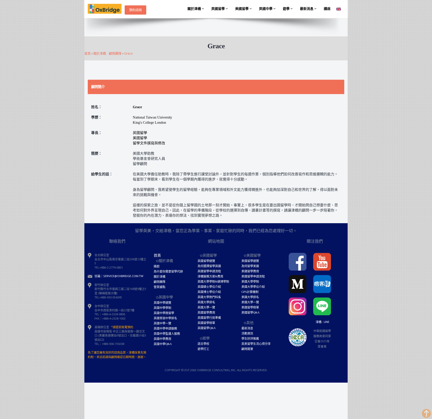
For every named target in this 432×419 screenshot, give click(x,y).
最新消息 (307, 9)
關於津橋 (194, 9)
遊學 (286, 9)
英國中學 (266, 9)
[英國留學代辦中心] (106, 9)
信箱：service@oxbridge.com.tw (118, 276)
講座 (327, 9)
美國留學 (242, 9)
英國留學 (218, 9)
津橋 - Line (322, 322)
